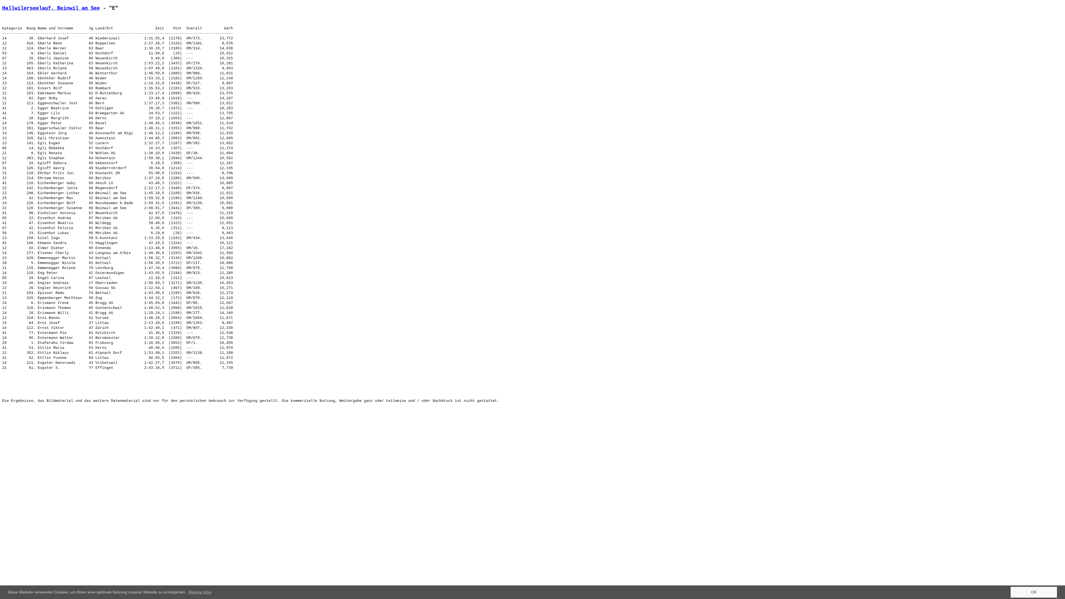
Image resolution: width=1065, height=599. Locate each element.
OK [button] (1034, 592)
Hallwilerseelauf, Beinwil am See (51, 8)
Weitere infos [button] (199, 592)
